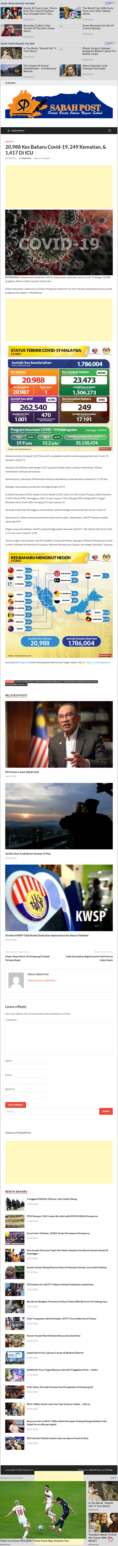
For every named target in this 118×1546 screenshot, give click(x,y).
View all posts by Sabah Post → (43, 980)
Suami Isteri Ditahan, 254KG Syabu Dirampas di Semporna (58, 1233)
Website (10, 1089)
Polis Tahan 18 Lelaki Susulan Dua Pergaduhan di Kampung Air (60, 1386)
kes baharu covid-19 (16, 684)
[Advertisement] (59, 186)
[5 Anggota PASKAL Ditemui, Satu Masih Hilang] (14, 1199)
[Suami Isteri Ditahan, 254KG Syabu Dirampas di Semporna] (14, 1233)
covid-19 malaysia (24, 681)
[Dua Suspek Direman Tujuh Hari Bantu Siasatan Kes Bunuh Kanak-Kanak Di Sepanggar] (14, 1250)
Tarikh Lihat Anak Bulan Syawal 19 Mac (28, 853)
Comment (11, 1020)
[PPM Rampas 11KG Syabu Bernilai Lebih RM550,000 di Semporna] (14, 1216)
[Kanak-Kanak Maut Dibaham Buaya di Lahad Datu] (14, 1335)
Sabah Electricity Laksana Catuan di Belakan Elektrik (55, 1352)
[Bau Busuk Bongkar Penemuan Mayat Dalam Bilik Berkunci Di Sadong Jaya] (14, 1301)
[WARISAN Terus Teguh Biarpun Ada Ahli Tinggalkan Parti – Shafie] (14, 1370)
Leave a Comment (42, 158)
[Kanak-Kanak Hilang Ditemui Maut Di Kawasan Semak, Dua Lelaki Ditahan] (14, 1267)
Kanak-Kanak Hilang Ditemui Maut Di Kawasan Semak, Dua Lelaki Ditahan (67, 1267)
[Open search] (109, 130)
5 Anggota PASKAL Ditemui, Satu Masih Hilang (52, 1198)
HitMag (108, 1469)
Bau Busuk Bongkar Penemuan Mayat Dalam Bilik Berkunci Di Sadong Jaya (67, 1301)
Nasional (9, 142)
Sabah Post (26, 158)
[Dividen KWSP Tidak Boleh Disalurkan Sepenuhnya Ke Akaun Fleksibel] (59, 898)
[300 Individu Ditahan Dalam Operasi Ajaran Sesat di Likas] (14, 1438)
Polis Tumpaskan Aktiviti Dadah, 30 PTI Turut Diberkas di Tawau (61, 1318)
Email (9, 1075)
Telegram (24, 662)
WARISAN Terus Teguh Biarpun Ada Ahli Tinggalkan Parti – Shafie (62, 1369)
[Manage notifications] (110, 1539)
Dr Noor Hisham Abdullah (48, 681)
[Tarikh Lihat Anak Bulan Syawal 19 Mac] (59, 817)
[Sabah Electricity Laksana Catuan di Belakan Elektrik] (14, 1352)
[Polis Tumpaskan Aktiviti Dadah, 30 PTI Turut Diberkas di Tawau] (14, 1318)
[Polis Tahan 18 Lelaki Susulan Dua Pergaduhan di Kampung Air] (14, 1387)
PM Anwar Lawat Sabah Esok (22, 772)
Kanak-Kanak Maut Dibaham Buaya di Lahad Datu (53, 1335)
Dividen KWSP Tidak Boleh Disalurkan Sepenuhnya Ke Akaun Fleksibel (46, 935)
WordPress (95, 1469)
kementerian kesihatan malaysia (80, 681)
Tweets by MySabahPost (18, 1132)
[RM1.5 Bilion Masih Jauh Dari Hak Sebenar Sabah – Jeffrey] (14, 1404)
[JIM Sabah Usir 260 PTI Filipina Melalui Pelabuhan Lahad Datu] (14, 1284)
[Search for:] (59, 1111)
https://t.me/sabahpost (98, 662)
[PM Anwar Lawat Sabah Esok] (59, 735)
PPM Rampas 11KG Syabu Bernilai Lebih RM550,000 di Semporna (62, 1216)
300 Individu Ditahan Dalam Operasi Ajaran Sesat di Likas (57, 1438)
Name (9, 1061)
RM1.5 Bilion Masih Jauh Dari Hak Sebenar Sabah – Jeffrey (58, 1404)
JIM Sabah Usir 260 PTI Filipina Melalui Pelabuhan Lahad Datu (60, 1284)
